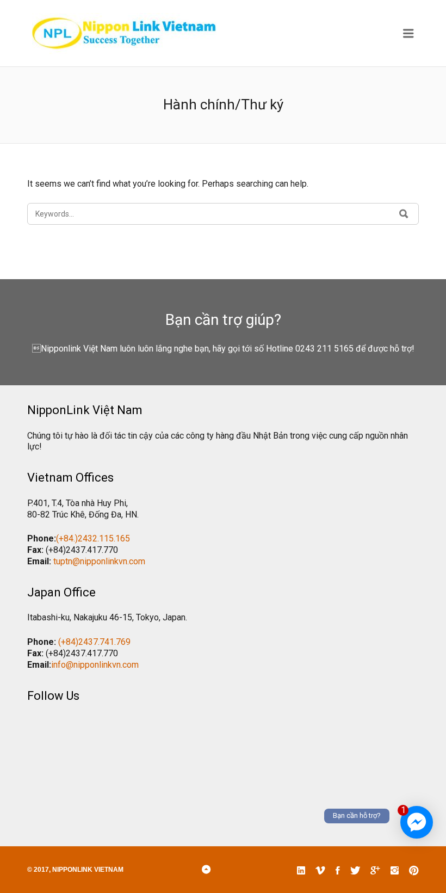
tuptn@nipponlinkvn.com (99, 561)
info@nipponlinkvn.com (95, 665)
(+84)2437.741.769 (94, 642)
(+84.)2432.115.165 (93, 538)
